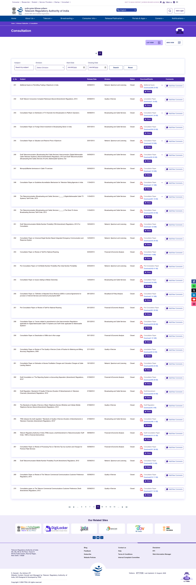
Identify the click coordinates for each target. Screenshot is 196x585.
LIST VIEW (150, 42)
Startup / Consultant (61, 2)
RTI (154, 551)
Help (119, 551)
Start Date (70, 63)
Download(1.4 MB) (150, 254)
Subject (17, 63)
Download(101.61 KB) (151, 435)
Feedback (87, 551)
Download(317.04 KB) (151, 491)
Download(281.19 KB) (151, 199)
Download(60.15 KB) (150, 463)
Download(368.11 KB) (151, 421)
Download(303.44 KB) (151, 213)
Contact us (122, 547)
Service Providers (46, 2)
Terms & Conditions (125, 554)
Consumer (16, 2)
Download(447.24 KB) (151, 115)
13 (115, 507)
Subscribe (87, 554)
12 (110, 507)
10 (102, 507)
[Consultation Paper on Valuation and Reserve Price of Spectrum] (162, 141)
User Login (180, 11)
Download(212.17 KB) (151, 477)
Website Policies (90, 557)
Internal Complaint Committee (129, 557)
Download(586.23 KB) (151, 87)
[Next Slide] (101, 537)
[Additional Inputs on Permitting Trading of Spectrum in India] (162, 85)
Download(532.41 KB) (151, 268)
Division (39, 63)
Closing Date (93, 63)
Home (13, 23)
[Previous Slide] (94, 537)
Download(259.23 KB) (151, 366)
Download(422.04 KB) (151, 394)
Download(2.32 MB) (150, 143)
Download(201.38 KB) (151, 449)
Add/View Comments (176, 86)
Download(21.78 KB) (150, 101)
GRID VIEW (170, 42)
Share (149, 91)
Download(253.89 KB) (151, 324)
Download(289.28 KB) (151, 380)
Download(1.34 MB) (150, 227)
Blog (85, 547)
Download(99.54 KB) (150, 352)
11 (106, 507)
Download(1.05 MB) (150, 171)
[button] (161, 2)
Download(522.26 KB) (151, 241)
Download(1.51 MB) (150, 296)
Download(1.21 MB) (150, 185)
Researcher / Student (29, 2)
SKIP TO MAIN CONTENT (133, 2)
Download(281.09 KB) (151, 310)
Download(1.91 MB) (150, 338)
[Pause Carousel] (98, 537)
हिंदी (177, 2)
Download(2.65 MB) (150, 282)
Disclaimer (156, 547)
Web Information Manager (162, 554)
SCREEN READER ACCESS (150, 2)
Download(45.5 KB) (150, 408)
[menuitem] (13, 18)
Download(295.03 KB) (151, 129)
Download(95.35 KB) (150, 157)
